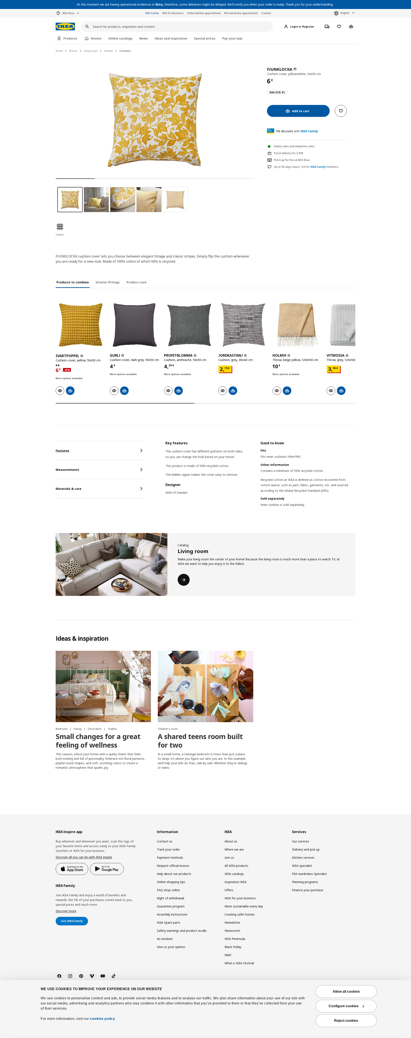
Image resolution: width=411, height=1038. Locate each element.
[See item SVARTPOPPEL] (81, 325)
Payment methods (170, 857)
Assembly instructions (172, 914)
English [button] (345, 13)
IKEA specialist (302, 866)
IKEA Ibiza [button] (68, 13)
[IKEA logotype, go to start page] (65, 27)
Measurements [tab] (67, 470)
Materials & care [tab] (68, 489)
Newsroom (232, 931)
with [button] (297, 131)
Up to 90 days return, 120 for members (306, 167)
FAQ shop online (168, 890)
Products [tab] (70, 38)
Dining (78, 729)
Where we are (234, 849)
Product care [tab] (136, 282)
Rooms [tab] (96, 38)
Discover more (66, 911)
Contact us (164, 841)
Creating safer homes (240, 914)
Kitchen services (303, 857)
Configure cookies (344, 1006)
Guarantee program (171, 906)
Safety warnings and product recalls (182, 931)
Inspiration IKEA (236, 882)
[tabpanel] (260, 479)
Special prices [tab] (204, 38)
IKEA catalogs (234, 874)
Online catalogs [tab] (120, 38)
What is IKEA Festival (239, 963)
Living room (91, 50)
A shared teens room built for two (200, 740)
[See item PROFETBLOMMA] (189, 325)
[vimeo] (91, 976)
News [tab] (143, 38)
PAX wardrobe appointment (241, 13)
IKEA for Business (173, 13)
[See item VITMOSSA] (352, 325)
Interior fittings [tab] (108, 282)
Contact (266, 13)
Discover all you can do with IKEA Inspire (84, 857)
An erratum (165, 939)
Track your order (168, 849)
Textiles (108, 50)
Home (59, 50)
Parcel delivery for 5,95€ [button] (288, 153)
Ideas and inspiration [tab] (171, 38)
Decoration (95, 729)
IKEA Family (152, 13)
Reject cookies (346, 1020)
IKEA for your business (240, 898)
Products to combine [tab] (73, 282)
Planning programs (305, 882)
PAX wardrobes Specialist (309, 874)
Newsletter (232, 922)
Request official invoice (173, 866)
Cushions (125, 50)
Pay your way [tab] (232, 38)
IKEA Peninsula (235, 939)
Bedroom (62, 729)
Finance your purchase (307, 890)
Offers (229, 890)
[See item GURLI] (135, 325)
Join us (229, 857)
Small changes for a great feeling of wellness (98, 740)
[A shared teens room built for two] (205, 686)
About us (231, 841)
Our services (300, 841)
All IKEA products (236, 866)
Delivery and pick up (306, 849)
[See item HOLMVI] (297, 325)
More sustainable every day (244, 906)
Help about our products (174, 874)
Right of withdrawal (170, 898)
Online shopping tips (171, 882)
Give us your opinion (171, 947)
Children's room (168, 729)
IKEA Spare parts (168, 922)
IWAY (228, 955)
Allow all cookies (346, 991)
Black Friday (233, 947)
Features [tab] (62, 451)
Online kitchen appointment (204, 13)
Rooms (73, 50)
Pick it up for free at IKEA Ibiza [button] (292, 160)
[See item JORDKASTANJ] (243, 325)
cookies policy (102, 1018)
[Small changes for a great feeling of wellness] (103, 686)
